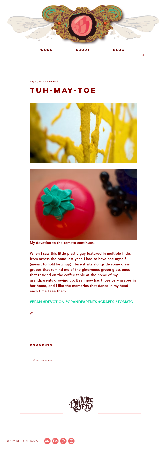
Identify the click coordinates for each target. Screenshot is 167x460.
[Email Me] (47, 441)
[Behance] (55, 441)
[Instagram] (71, 441)
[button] (142, 55)
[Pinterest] (63, 441)
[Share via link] (31, 313)
